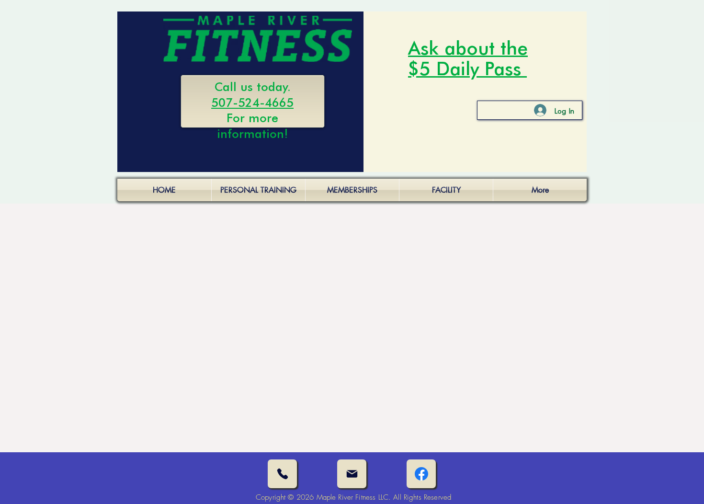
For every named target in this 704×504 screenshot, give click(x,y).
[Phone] (282, 473)
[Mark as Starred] (421, 473)
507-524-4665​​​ (252, 102)
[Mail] (351, 473)
